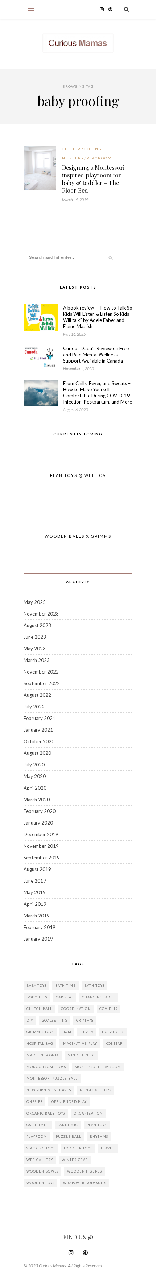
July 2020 (34, 765)
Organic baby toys (45, 1113)
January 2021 (38, 730)
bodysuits (36, 997)
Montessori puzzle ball (52, 1078)
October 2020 (39, 741)
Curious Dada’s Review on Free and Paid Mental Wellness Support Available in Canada (96, 354)
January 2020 (38, 823)
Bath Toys (94, 985)
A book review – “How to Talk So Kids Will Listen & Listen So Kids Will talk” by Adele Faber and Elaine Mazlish (97, 317)
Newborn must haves (48, 1090)
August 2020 (37, 753)
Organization (88, 1113)
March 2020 (37, 799)
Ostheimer (37, 1125)
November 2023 (41, 614)
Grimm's (84, 1020)
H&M (66, 1032)
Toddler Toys (77, 1148)
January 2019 (38, 939)
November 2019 (41, 846)
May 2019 (35, 892)
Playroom (36, 1136)
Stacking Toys (40, 1148)
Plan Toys (97, 1125)
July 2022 (34, 706)
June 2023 (35, 637)
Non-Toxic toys (95, 1090)
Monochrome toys (46, 1067)
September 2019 (42, 857)
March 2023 (37, 660)
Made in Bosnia (42, 1055)
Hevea (86, 1032)
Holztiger (113, 1032)
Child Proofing (82, 149)
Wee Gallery (39, 1160)
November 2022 (41, 672)
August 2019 (37, 869)
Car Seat (64, 997)
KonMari (115, 1044)
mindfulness (81, 1055)
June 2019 (35, 881)
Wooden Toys (40, 1183)
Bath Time (65, 985)
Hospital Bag (39, 1044)
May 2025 (35, 602)
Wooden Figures (84, 1171)
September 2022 (42, 683)
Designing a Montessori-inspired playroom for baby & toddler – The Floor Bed (94, 179)
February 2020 (40, 811)
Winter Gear (75, 1160)
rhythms (99, 1136)
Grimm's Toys (40, 1032)
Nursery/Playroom (87, 158)
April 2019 (35, 904)
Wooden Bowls (42, 1171)
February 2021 (40, 718)
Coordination (76, 1009)
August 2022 (37, 695)
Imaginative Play (79, 1044)
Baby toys (36, 985)
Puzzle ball (68, 1136)
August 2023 (37, 625)
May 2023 (35, 648)
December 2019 (41, 834)
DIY (29, 1020)
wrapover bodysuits (84, 1183)
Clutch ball (39, 1009)
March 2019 (37, 916)
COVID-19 (108, 1009)
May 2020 (35, 776)
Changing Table (98, 997)
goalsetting (54, 1020)
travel (107, 1148)
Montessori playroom (98, 1067)
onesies (34, 1102)
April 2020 (35, 788)
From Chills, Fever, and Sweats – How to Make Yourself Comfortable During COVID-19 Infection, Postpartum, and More (97, 392)
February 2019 (40, 927)
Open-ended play (69, 1102)
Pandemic (68, 1125)
